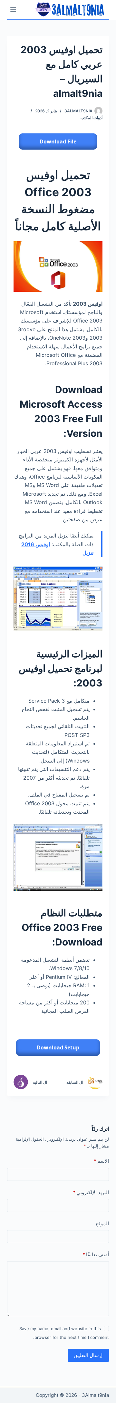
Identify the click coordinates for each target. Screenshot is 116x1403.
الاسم (101, 1161)
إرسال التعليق (88, 1355)
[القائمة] (13, 10)
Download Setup (58, 1047)
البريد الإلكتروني (91, 1192)
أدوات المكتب (91, 117)
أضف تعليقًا (95, 1254)
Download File (58, 141)
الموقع (102, 1223)
